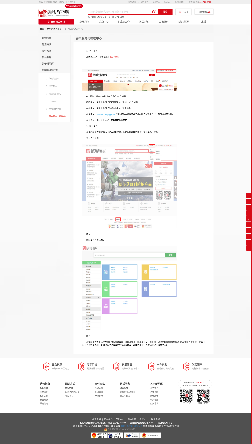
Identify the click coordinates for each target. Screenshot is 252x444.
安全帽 (99, 17)
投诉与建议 (125, 396)
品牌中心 (104, 21)
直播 (203, 21)
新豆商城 (143, 21)
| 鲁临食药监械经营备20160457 (142, 423)
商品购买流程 (54, 94)
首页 (42, 29)
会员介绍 (44, 392)
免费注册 (71, 2)
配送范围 (69, 388)
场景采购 (84, 21)
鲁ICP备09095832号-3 (131, 426)
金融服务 (163, 21)
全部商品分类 (58, 21)
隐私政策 (154, 396)
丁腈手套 (110, 17)
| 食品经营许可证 (164, 423)
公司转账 (99, 392)
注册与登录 (53, 78)
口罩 (104, 17)
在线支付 (99, 388)
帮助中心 (156, 2)
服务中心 (108, 419)
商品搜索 (52, 86)
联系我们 (155, 419)
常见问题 (44, 403)
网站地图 (132, 419)
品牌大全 (143, 419)
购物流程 (44, 388)
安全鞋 (117, 17)
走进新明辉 (183, 21)
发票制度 (99, 396)
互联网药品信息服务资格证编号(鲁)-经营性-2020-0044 (104, 423)
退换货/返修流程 (127, 392)
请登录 (61, 2)
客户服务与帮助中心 (57, 116)
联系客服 (154, 400)
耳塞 (122, 17)
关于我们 (154, 388)
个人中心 (52, 101)
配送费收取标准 (72, 392)
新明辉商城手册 (54, 29)
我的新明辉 (132, 2)
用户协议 (154, 403)
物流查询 (69, 396)
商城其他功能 (54, 109)
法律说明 (154, 392)
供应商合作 (124, 21)
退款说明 (124, 388)
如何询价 (44, 396)
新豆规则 (44, 400)
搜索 (165, 11)
